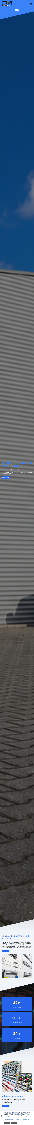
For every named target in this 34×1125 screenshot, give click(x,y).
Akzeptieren (6, 1123)
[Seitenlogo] (7, 4)
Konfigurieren (26, 1119)
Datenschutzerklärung (8, 1119)
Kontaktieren (5, 477)
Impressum (18, 1119)
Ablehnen (14, 1123)
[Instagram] (18, 10)
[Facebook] (16, 10)
